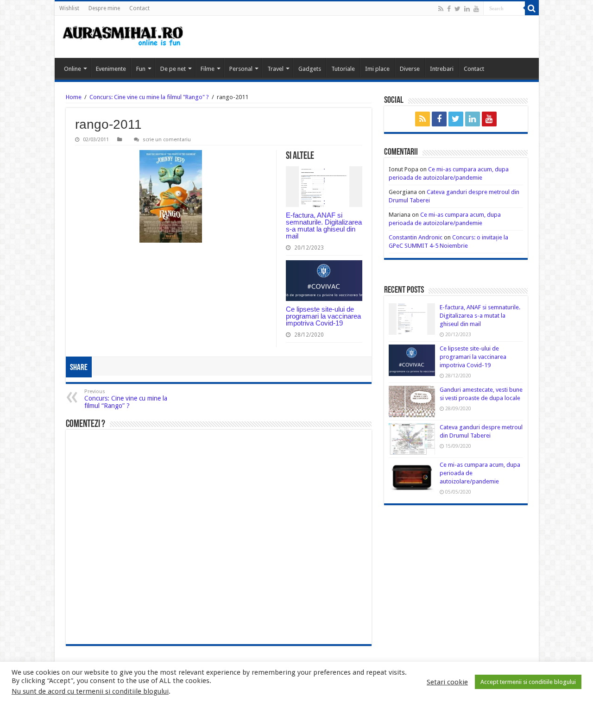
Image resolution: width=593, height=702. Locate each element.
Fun (140, 68)
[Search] (532, 8)
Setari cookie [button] (447, 682)
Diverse (410, 68)
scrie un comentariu (167, 140)
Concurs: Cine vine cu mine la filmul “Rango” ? (125, 399)
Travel (275, 68)
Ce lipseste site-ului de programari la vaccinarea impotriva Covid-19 (323, 316)
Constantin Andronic (415, 237)
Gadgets (309, 68)
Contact (139, 8)
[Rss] (440, 8)
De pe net (173, 68)
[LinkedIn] (467, 8)
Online (72, 68)
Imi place (377, 68)
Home (74, 97)
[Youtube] (476, 8)
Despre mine (104, 8)
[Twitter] (457, 8)
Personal (240, 68)
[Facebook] (449, 8)
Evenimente (111, 68)
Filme (207, 68)
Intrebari (442, 68)
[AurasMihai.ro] (123, 37)
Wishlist (69, 8)
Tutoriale (343, 68)
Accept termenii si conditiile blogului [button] (528, 681)
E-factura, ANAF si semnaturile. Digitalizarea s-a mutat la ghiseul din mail (324, 225)
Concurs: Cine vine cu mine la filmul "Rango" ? (149, 97)
